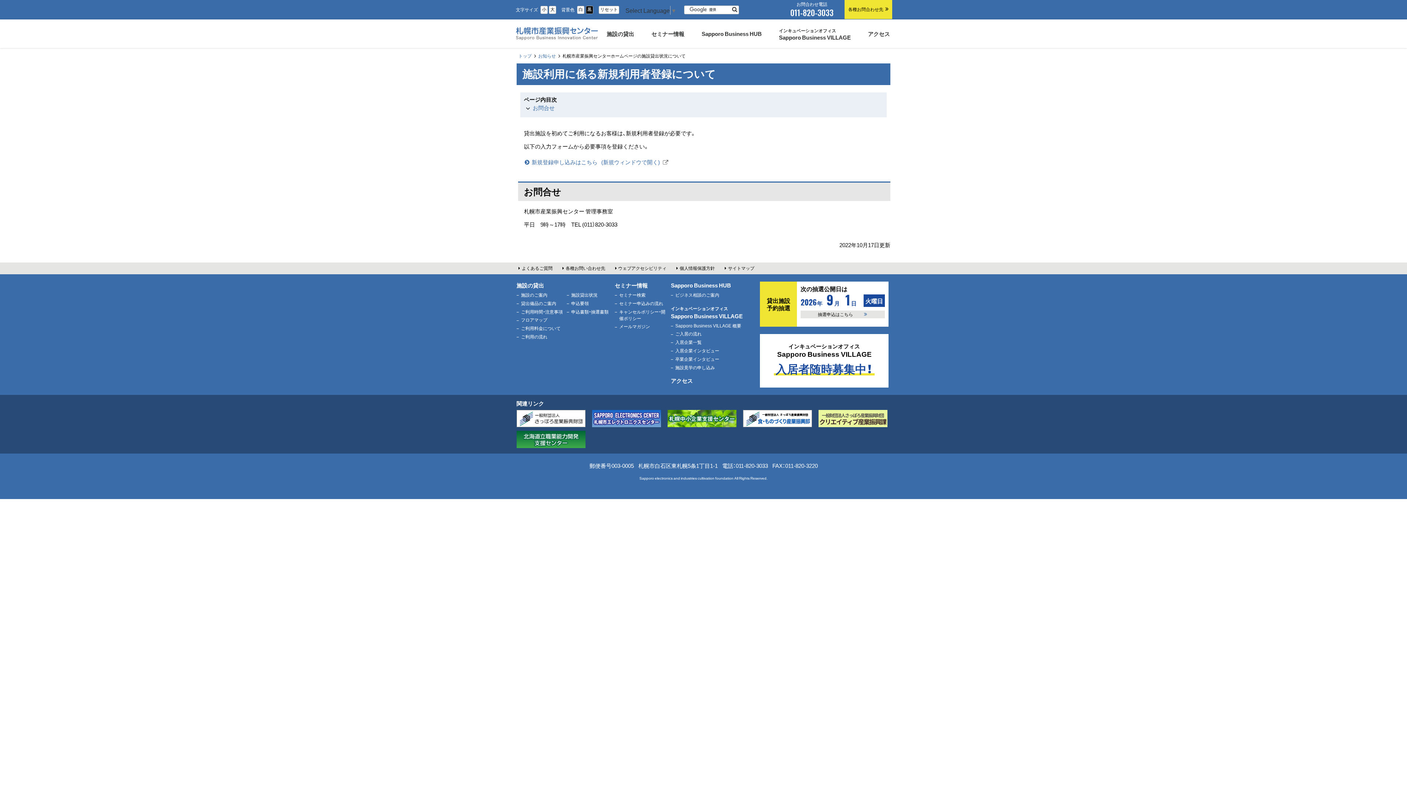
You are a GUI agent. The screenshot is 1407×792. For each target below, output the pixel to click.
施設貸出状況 (584, 295)
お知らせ (547, 55)
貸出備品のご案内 (538, 303)
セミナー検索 (632, 295)
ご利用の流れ (534, 336)
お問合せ (544, 108)
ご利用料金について (541, 328)
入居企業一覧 (688, 342)
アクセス (682, 381)
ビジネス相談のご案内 (697, 295)
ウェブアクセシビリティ (642, 268)
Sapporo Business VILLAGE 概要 (708, 325)
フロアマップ (534, 319)
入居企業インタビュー (697, 350)
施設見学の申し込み (695, 367)
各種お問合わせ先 (865, 9)
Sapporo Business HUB (701, 285)
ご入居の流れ (688, 333)
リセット (609, 9)
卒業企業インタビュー (697, 359)
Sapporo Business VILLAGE (707, 312)
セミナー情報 (631, 285)
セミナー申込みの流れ (641, 303)
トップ (525, 55)
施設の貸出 (530, 285)
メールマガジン (634, 326)
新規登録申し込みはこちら (600, 162)
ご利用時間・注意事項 (542, 311)
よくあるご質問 (537, 268)
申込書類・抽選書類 (590, 311)
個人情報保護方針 (697, 268)
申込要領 (580, 303)
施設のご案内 (534, 295)
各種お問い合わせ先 (585, 268)
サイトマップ (741, 268)
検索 (735, 10)
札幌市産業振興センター (556, 42)
